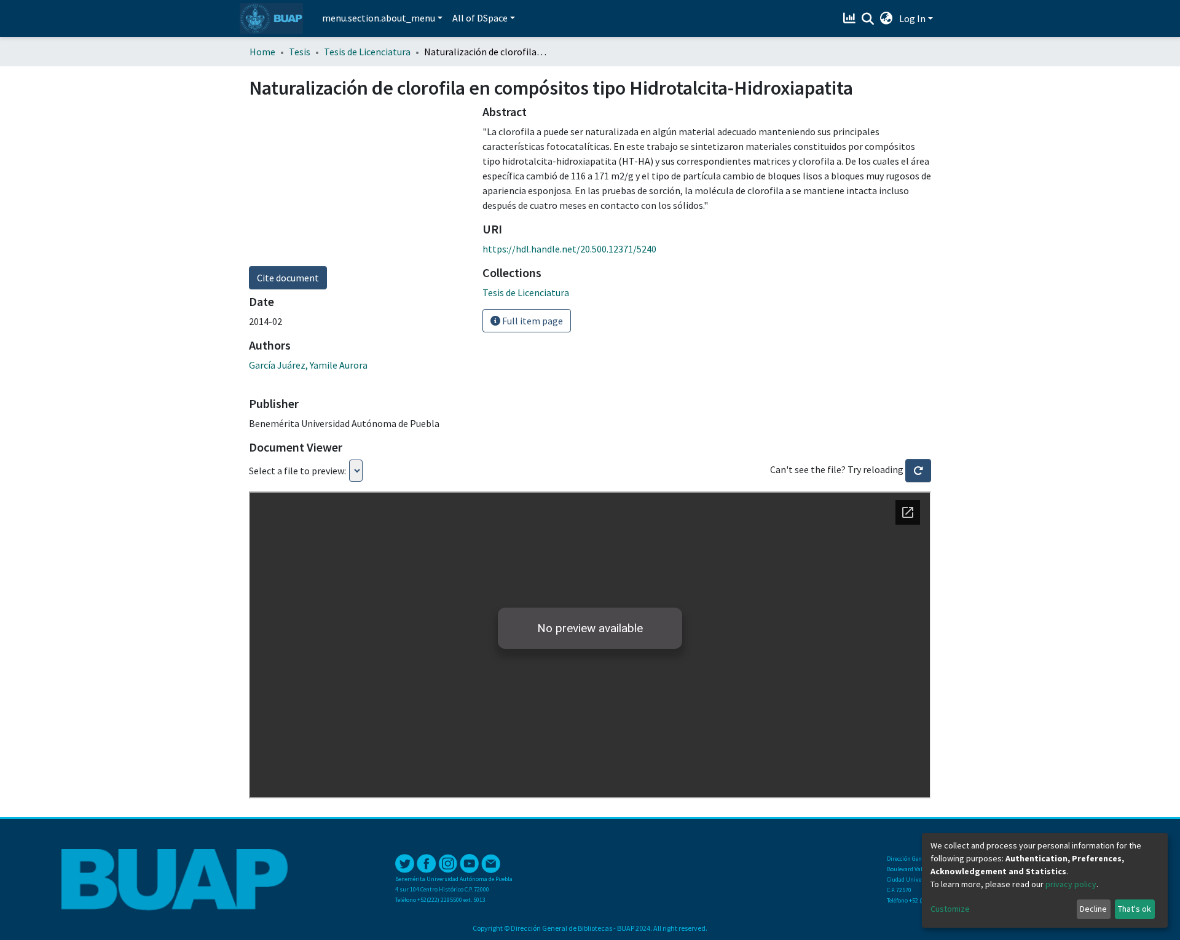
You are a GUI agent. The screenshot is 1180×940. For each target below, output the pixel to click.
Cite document (288, 278)
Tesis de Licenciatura (367, 51)
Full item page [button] (531, 321)
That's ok (1134, 908)
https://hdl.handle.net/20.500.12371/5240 (569, 249)
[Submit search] (868, 19)
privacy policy (1070, 884)
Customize (950, 908)
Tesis (299, 51)
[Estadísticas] (851, 18)
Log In (912, 18)
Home (262, 51)
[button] (886, 18)
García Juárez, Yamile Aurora (308, 365)
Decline (1093, 908)
